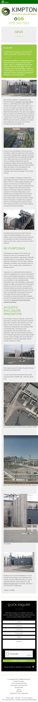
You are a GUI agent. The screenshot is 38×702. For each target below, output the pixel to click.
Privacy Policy (10, 698)
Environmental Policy (8, 699)
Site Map (17, 698)
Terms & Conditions (27, 698)
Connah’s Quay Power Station (24, 102)
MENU (7, 2)
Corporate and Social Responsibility (26, 699)
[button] (3, 2)
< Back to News (9, 590)
